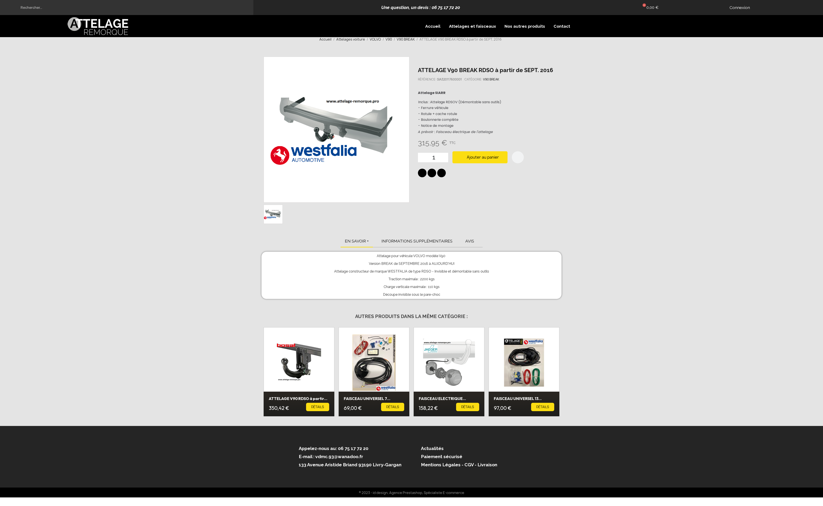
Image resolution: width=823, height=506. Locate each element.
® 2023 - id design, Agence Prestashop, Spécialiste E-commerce (411, 492)
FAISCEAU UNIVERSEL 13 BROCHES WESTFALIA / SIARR (521, 400)
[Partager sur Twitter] (432, 173)
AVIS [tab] (469, 241)
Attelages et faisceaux (472, 26)
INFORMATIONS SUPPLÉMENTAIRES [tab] (416, 241)
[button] (649, 7)
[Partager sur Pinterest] (441, 173)
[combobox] (126, 7)
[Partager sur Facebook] (422, 173)
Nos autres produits (525, 26)
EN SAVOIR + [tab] (357, 241)
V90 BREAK (491, 79)
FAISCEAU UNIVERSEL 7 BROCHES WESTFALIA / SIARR (371, 400)
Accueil (432, 26)
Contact (562, 26)
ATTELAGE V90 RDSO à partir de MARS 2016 (296, 400)
